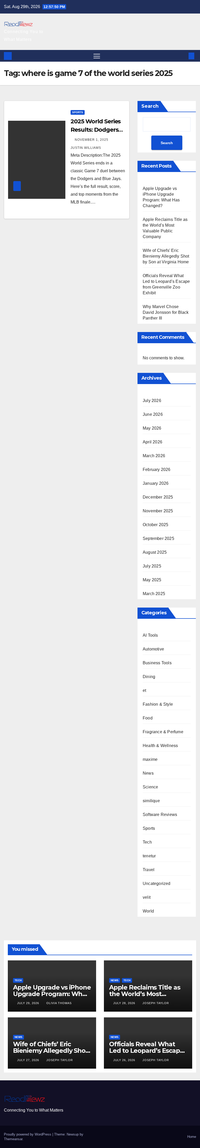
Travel (148, 870)
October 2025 (155, 524)
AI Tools (150, 635)
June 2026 (153, 414)
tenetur (149, 856)
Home (191, 1137)
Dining (149, 676)
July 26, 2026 (124, 1060)
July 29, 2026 (28, 1003)
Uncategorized (157, 883)
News (148, 773)
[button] (183, 56)
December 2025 (158, 497)
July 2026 (152, 400)
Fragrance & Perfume (163, 732)
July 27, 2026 (28, 1060)
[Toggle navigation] (96, 56)
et (144, 690)
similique (151, 801)
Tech (147, 842)
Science (150, 787)
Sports (77, 112)
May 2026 (152, 428)
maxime (150, 759)
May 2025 (152, 580)
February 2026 (157, 469)
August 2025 (155, 552)
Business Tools (157, 663)
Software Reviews (160, 814)
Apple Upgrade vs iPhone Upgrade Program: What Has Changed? (52, 994)
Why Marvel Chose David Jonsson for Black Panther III (166, 312)
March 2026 (154, 456)
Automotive (153, 649)
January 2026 (155, 483)
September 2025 (158, 538)
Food (148, 718)
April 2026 (152, 442)
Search (150, 106)
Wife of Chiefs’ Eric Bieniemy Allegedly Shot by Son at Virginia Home (166, 256)
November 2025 (158, 511)
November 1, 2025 (92, 140)
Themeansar (13, 1139)
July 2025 (152, 566)
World (148, 911)
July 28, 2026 (124, 1003)
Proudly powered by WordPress (28, 1134)
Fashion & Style (158, 704)
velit (147, 897)
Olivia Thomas (59, 1003)
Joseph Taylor (155, 1003)
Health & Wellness (160, 745)
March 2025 (154, 593)
